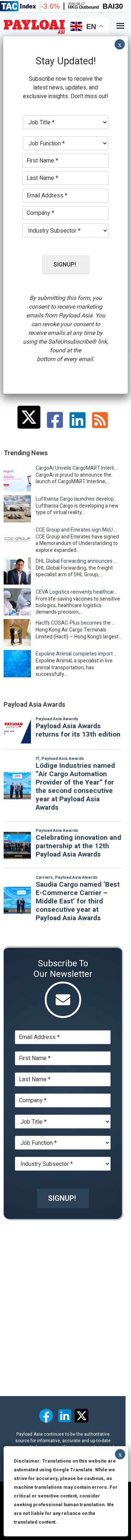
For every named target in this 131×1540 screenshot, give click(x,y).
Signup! (62, 1198)
